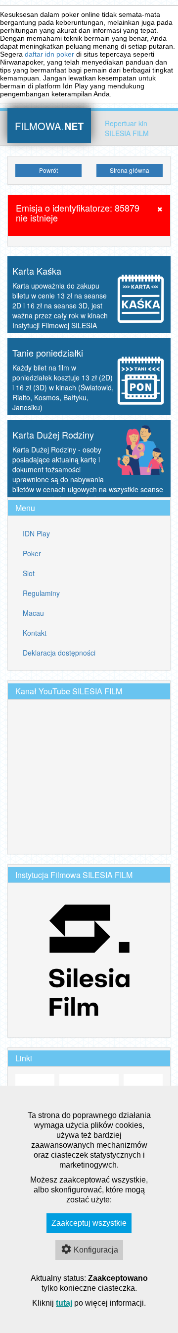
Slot (29, 573)
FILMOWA (49, 125)
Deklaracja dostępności (59, 653)
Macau (33, 613)
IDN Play (36, 533)
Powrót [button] (48, 170)
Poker (32, 553)
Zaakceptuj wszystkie (89, 1223)
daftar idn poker (49, 54)
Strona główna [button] (129, 170)
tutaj (64, 1303)
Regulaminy (41, 593)
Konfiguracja (96, 1250)
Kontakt (34, 633)
